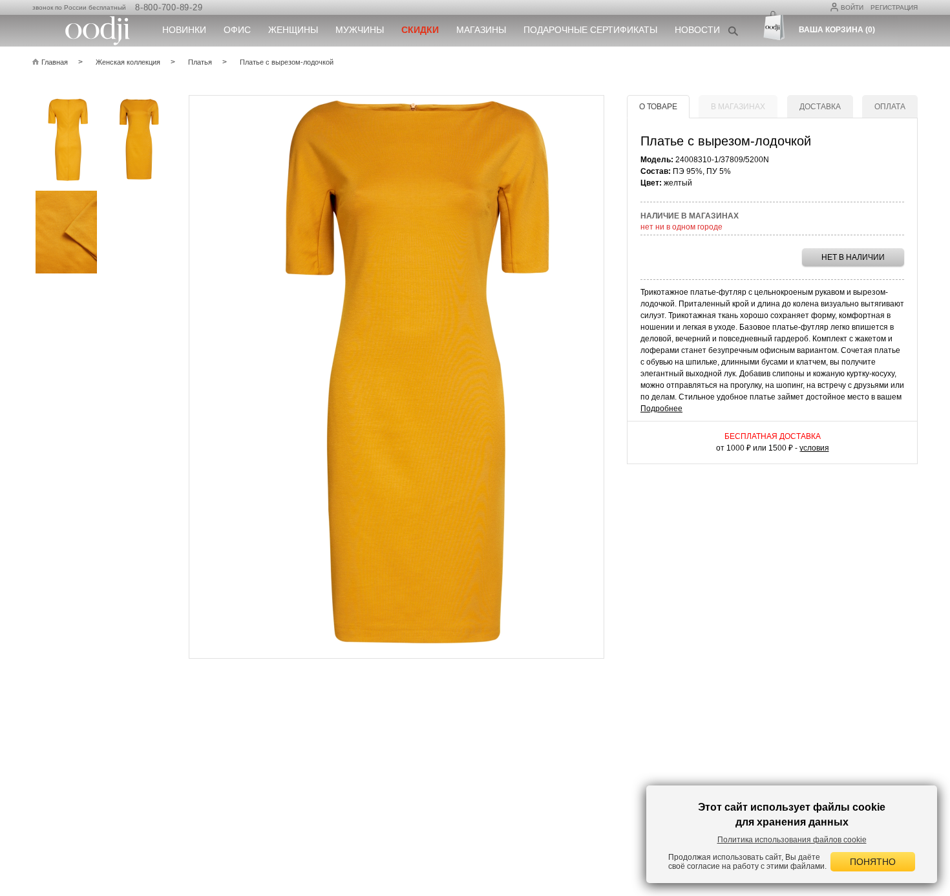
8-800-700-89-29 (168, 7)
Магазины (481, 30)
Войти (852, 7)
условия (814, 448)
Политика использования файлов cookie (792, 839)
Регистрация (894, 7)
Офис (237, 30)
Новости (697, 30)
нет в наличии (853, 257)
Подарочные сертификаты (590, 30)
